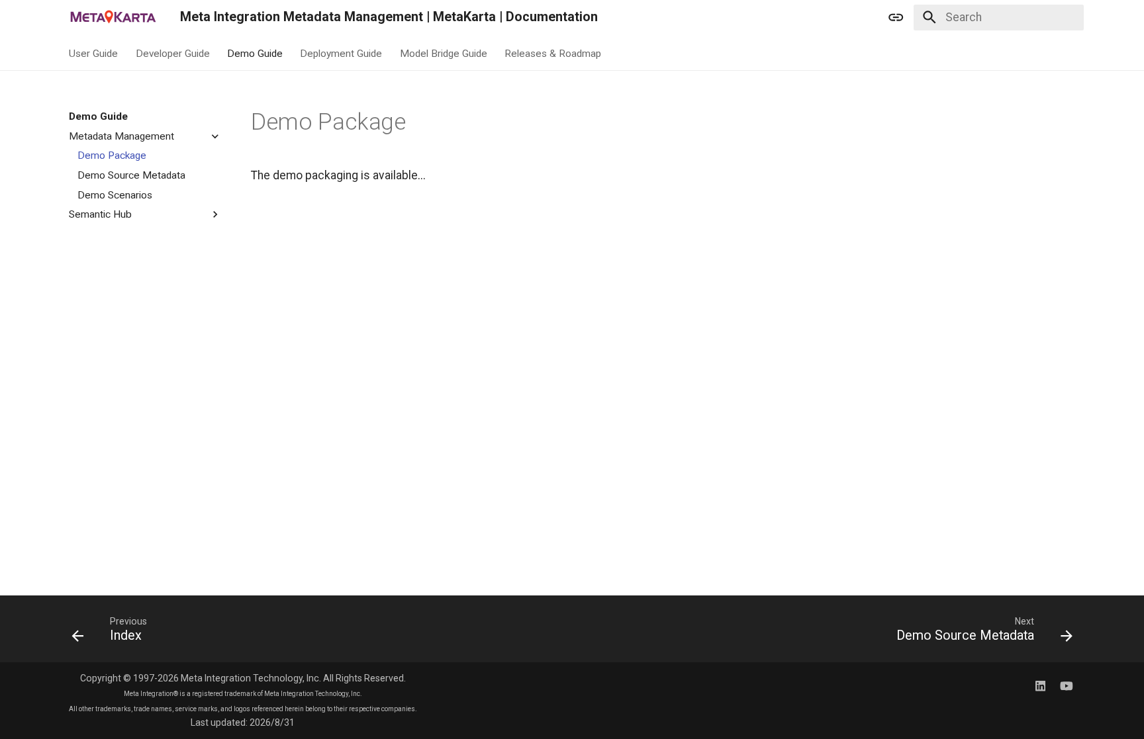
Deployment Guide (341, 53)
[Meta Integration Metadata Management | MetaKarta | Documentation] (113, 17)
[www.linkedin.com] (1040, 685)
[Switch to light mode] (895, 17)
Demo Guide (255, 53)
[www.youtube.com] (1066, 685)
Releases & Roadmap (552, 53)
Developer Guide (172, 53)
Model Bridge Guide (443, 53)
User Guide (93, 53)
